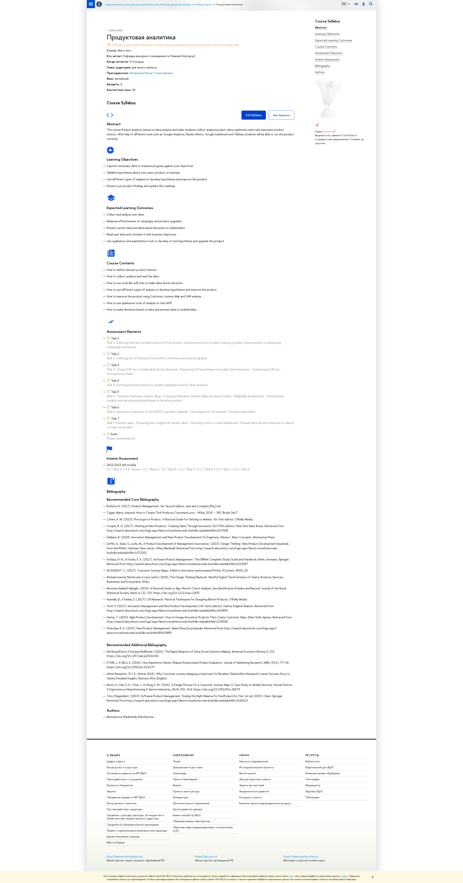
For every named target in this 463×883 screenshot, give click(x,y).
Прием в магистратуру (186, 791)
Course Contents (326, 47)
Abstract (321, 27)
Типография (312, 779)
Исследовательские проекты (256, 767)
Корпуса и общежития (120, 785)
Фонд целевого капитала (121, 803)
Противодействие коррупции (124, 809)
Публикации (312, 797)
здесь (291, 876)
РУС (344, 4)
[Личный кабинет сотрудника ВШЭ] (363, 4)
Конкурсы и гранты (250, 797)
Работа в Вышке (116, 842)
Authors (320, 72)
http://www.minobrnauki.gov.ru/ (125, 856)
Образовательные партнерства (191, 821)
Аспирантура (180, 797)
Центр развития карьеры (187, 809)
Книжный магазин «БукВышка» (322, 773)
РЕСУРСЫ (312, 755)
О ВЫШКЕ (113, 755)
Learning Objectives (327, 34)
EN (349, 4)
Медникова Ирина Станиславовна (151, 73)
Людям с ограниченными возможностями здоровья (137, 830)
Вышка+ (177, 785)
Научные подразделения (253, 761)
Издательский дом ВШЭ (319, 767)
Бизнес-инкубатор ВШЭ (187, 815)
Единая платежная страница (123, 836)
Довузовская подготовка (188, 767)
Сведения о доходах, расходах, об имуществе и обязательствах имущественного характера (135, 816)
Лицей (176, 761)
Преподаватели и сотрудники (124, 779)
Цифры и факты (116, 761)
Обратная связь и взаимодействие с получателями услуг (203, 829)
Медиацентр (312, 785)
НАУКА (244, 755)
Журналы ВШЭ (313, 791)
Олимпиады (179, 773)
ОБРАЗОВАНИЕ (183, 755)
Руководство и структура (122, 767)
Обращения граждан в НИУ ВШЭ (126, 797)
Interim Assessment (327, 59)
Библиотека (312, 761)
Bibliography (322, 66)
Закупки (111, 791)
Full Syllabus (254, 115)
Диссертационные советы (255, 779)
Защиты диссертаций (251, 785)
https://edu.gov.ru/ (206, 856)
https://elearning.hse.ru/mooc (300, 856)
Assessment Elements (328, 53)
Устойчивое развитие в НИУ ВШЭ (126, 773)
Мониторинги (247, 773)
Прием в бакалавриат (185, 779)
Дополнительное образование (191, 803)
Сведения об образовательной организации (133, 824)
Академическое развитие (254, 791)
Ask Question (281, 115)
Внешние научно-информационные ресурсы (265, 803)
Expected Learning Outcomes (333, 40)
